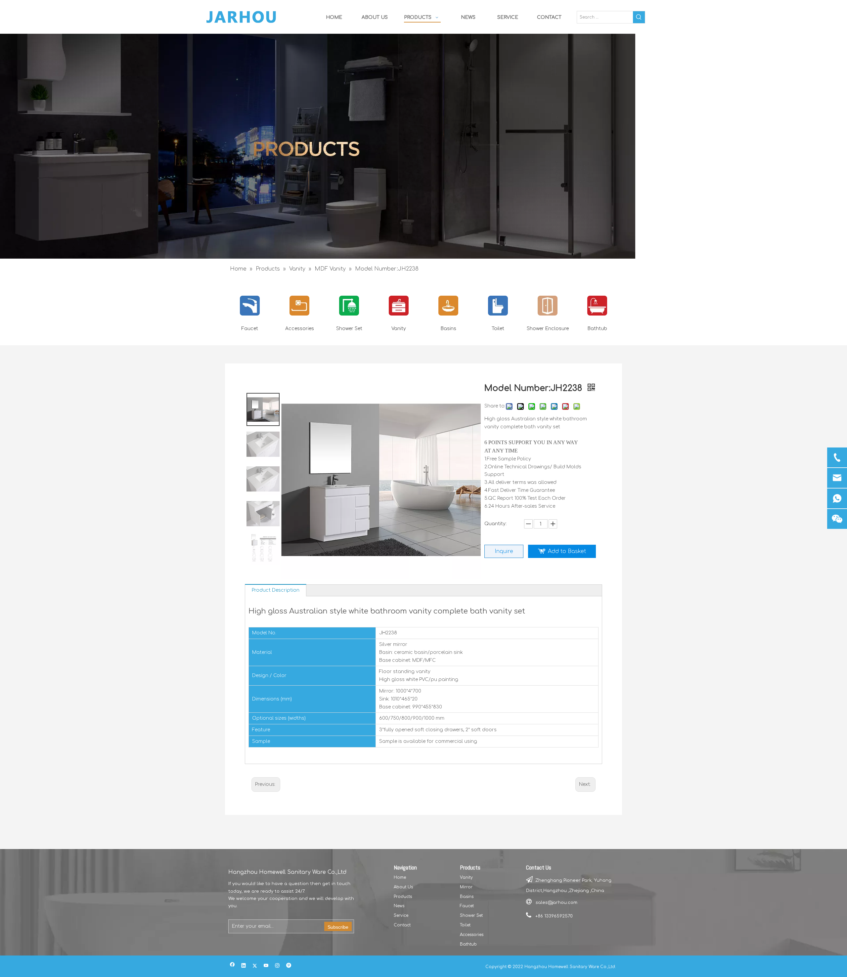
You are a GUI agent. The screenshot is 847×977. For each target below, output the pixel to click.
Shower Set (349, 328)
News (399, 906)
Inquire (504, 551)
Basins (448, 328)
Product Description (275, 590)
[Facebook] (232, 966)
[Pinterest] (289, 966)
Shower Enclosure (548, 328)
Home (400, 877)
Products (403, 896)
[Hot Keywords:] (639, 17)
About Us (403, 887)
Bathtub (597, 328)
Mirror (466, 887)
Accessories (299, 328)
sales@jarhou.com (556, 902)
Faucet (250, 328)
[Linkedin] (244, 966)
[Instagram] (277, 966)
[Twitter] (255, 966)
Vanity (398, 328)
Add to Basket (567, 551)
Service (401, 915)
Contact (402, 925)
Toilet (498, 328)
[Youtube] (266, 966)
